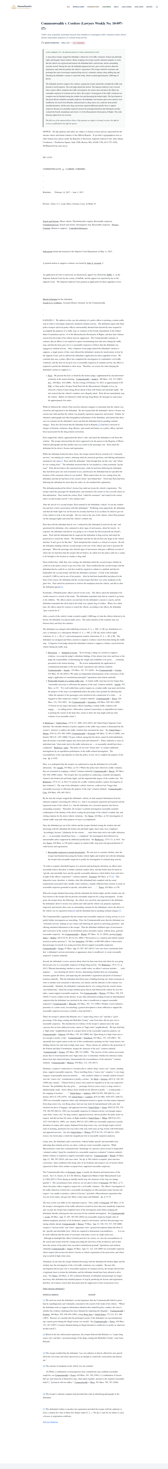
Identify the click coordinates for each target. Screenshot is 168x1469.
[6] (74, 910)
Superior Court (93, 7)
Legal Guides (127, 7)
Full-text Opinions (50, 1422)
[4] (62, 586)
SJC (68, 7)
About (116, 7)
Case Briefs (106, 7)
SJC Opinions (78, 43)
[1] (70, 369)
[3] (61, 460)
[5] (113, 876)
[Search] (157, 7)
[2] (99, 424)
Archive (149, 7)
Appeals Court (78, 7)
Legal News (138, 7)
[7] (120, 910)
